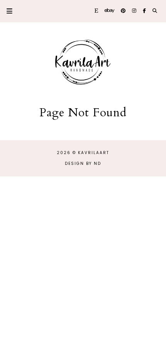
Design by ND (83, 163)
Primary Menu (6, 11)
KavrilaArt (93, 153)
